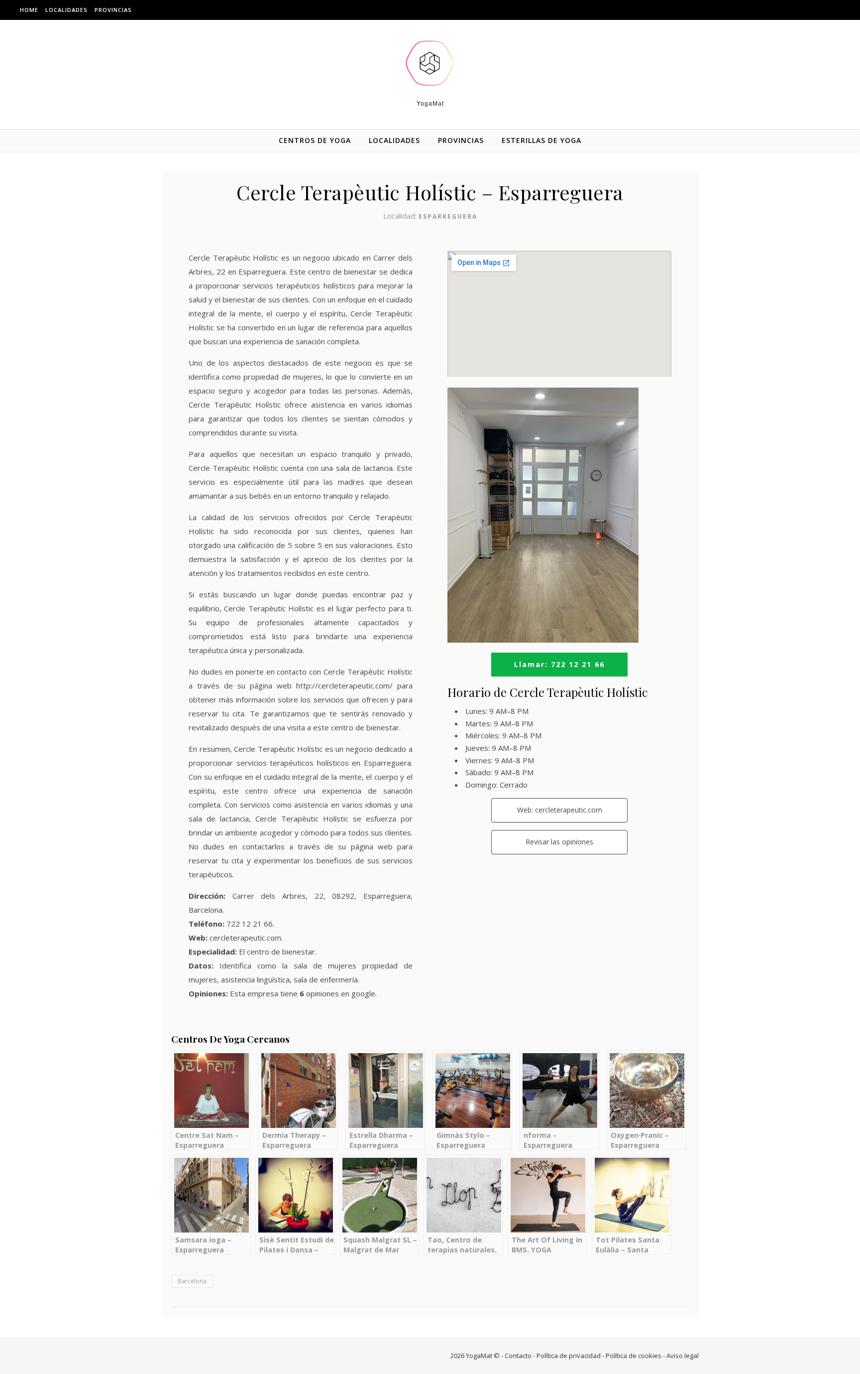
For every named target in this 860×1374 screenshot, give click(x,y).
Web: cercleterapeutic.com (559, 810)
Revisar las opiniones (559, 841)
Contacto (518, 1355)
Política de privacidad (569, 1355)
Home (29, 9)
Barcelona (192, 1281)
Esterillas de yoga (541, 140)
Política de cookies (633, 1355)
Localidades (66, 9)
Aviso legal (682, 1355)
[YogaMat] (430, 63)
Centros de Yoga (315, 140)
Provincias (113, 9)
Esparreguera (448, 216)
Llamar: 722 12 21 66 (559, 664)
